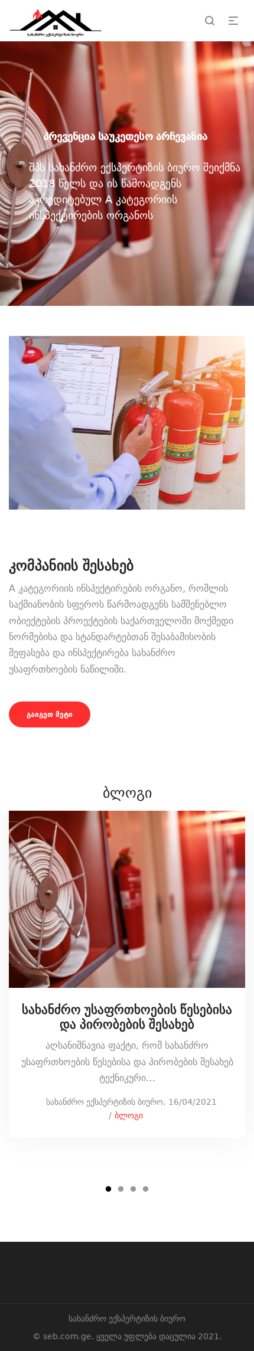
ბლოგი (129, 1115)
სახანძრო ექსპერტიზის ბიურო (99, 1102)
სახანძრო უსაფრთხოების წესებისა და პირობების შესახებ (127, 1017)
